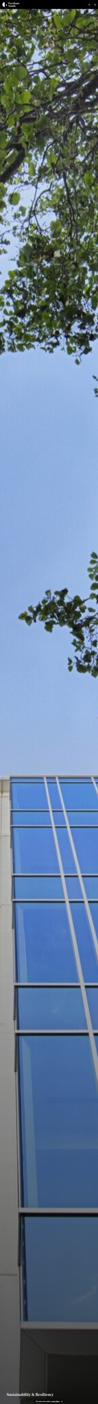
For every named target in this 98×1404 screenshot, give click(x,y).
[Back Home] (10, 4)
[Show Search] (89, 4)
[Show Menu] (95, 4)
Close (62, 1401)
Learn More (56, 1401)
